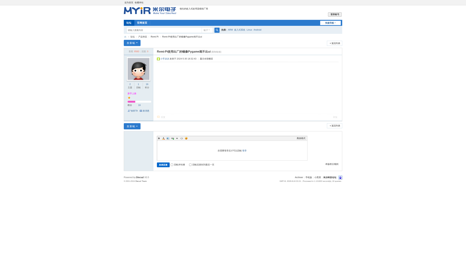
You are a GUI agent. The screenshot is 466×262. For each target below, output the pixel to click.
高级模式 (301, 138)
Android (257, 30)
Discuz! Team (141, 181)
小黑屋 (317, 177)
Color (163, 138)
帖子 (206, 30)
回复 (163, 117)
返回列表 (335, 43)
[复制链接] (216, 52)
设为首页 (129, 2)
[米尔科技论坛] (150, 12)
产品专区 (142, 36)
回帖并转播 (179, 164)
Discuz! (140, 177)
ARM (230, 30)
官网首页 (142, 22)
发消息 (146, 111)
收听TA (134, 111)
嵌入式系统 (239, 30)
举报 (335, 117)
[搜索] (217, 30)
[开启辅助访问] (341, 2)
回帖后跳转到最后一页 (203, 164)
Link (172, 138)
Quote (177, 138)
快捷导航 (329, 23)
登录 (244, 150)
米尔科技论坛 (125, 36)
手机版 (308, 177)
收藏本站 (139, 2)
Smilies (186, 138)
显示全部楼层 (206, 58)
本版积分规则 (331, 164)
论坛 (128, 22)
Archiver (299, 177)
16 (147, 84)
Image (168, 138)
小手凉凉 (164, 58)
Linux (249, 30)
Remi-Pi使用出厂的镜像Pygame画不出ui (182, 36)
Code (181, 138)
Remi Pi (155, 36)
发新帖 (131, 42)
